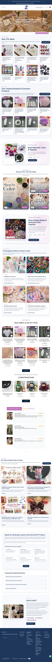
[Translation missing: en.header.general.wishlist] (47, 7)
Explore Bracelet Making (8, 312)
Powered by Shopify (22, 658)
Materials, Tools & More (38, 645)
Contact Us (21, 635)
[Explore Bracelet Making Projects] (14, 294)
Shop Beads (26, 24)
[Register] (16, 637)
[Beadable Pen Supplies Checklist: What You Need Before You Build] (13, 475)
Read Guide (3, 493)
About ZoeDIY (22, 634)
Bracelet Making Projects (10, 306)
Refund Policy (46, 637)
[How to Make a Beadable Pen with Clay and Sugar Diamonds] (39, 505)
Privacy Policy (46, 634)
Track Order (29, 638)
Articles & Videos (29, 639)
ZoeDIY (28, 541)
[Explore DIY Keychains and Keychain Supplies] (38, 294)
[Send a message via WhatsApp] (50, 656)
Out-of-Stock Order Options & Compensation (30, 642)
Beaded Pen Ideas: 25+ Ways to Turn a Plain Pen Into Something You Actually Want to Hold (12, 518)
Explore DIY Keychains (31, 312)
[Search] (4, 7)
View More (26, 370)
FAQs (27, 636)
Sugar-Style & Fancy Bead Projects (37, 276)
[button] (25, 451)
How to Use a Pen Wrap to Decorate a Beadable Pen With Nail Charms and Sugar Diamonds (38, 488)
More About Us (30, 623)
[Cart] (49, 7)
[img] (25, 408)
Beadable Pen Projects (10, 276)
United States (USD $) (39, 7)
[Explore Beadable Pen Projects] (14, 265)
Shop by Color (38, 638)
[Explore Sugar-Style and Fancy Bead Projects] (38, 265)
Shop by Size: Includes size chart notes (39, 635)
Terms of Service (47, 635)
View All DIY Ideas (46, 463)
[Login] (44, 7)
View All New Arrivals (46, 42)
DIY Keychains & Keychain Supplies (36, 306)
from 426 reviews (30, 408)
